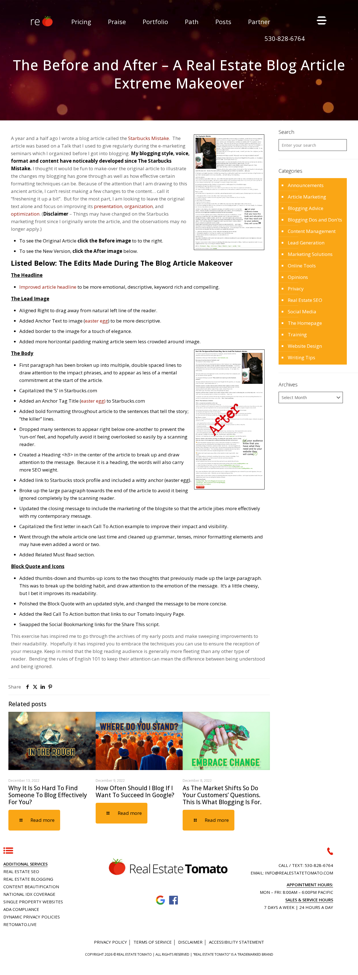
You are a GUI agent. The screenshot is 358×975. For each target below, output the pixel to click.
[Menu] (321, 20)
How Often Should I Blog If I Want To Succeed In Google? (135, 791)
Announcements (306, 185)
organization (138, 206)
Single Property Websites (33, 901)
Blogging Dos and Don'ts (315, 219)
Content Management (312, 231)
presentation (108, 206)
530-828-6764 (319, 865)
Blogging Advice (305, 208)
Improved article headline (47, 287)
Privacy (296, 288)
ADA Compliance (21, 909)
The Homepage (305, 323)
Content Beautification (31, 886)
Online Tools (302, 265)
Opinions (298, 277)
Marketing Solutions (310, 254)
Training (297, 334)
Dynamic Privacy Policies (31, 917)
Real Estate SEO (305, 300)
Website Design (305, 346)
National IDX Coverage (29, 894)
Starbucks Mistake (148, 138)
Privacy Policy (110, 942)
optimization (25, 214)
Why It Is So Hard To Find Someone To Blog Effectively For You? (47, 795)
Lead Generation (306, 242)
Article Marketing (307, 196)
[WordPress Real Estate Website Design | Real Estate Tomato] (41, 21)
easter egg (96, 321)
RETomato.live (20, 924)
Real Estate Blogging (28, 879)
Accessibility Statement (236, 942)
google (161, 900)
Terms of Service (152, 942)
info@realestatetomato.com (299, 873)
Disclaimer (190, 942)
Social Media (302, 311)
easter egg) (93, 401)
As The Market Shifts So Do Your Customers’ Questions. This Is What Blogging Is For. (222, 795)
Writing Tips (301, 357)
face (174, 900)
